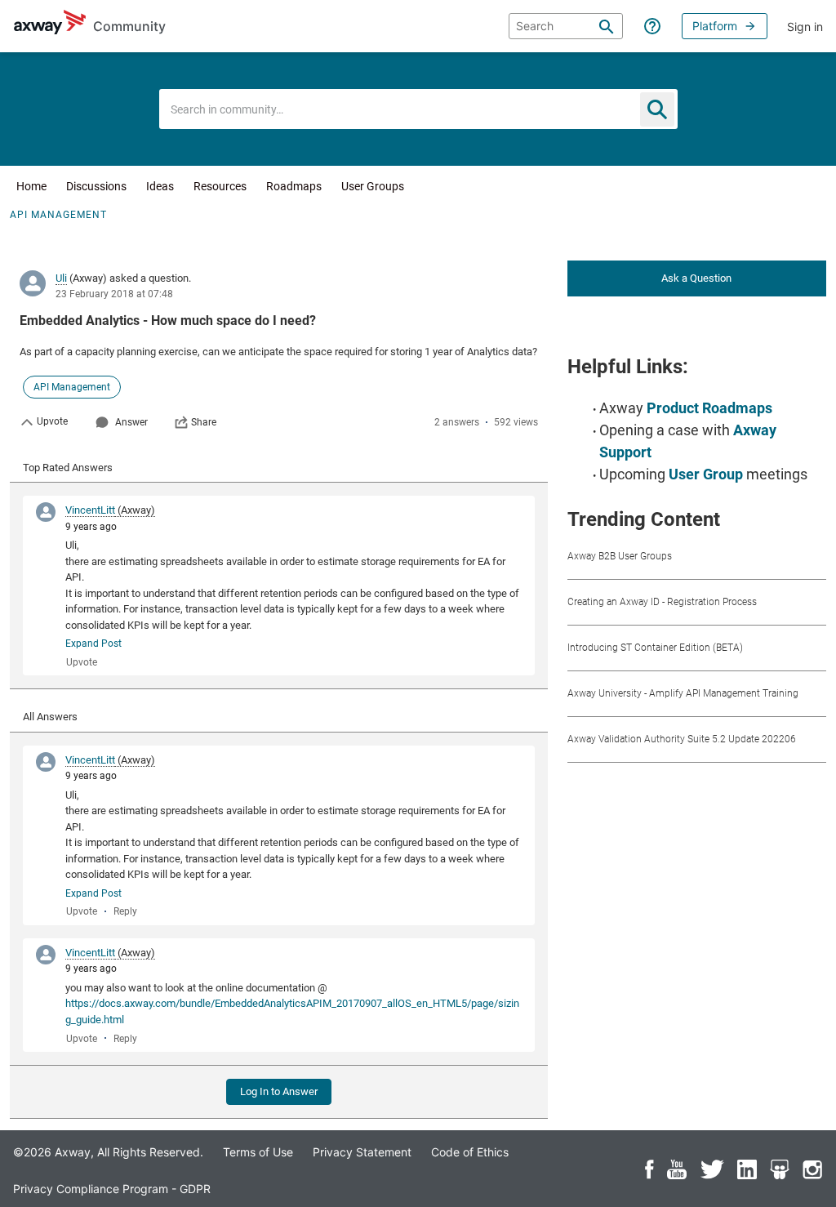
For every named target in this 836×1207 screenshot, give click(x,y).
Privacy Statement (362, 1152)
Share (203, 422)
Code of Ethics (470, 1152)
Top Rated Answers (68, 467)
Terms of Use (258, 1152)
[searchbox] (566, 26)
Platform (714, 26)
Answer (131, 422)
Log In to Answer (279, 1091)
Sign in (805, 26)
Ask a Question (696, 278)
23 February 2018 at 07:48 (114, 294)
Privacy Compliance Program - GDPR (112, 1189)
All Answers (50, 716)
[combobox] (418, 109)
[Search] (606, 26)
